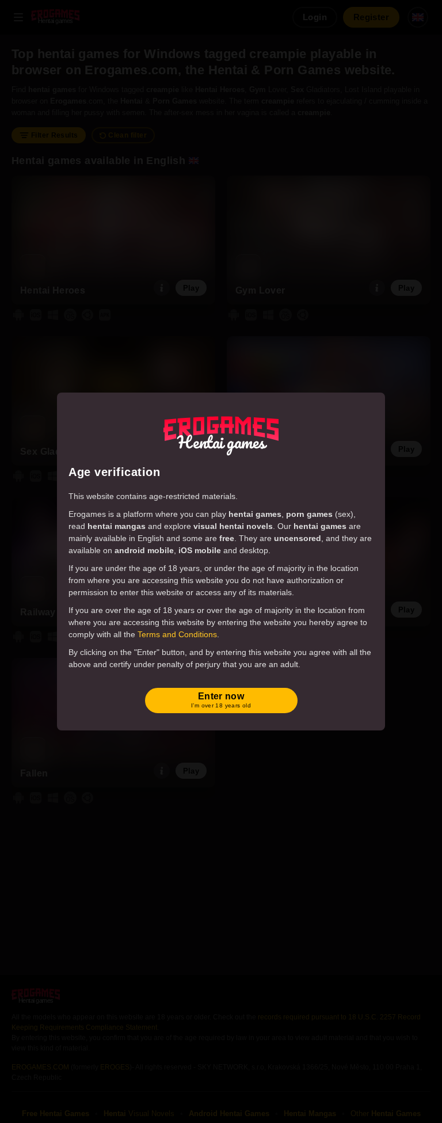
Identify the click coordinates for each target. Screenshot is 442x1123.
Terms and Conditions (177, 634)
